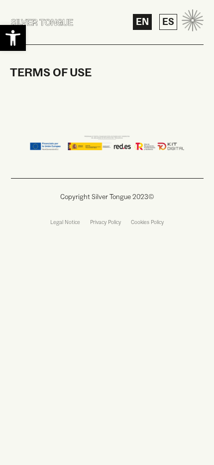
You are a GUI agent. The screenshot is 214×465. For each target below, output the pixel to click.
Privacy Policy (105, 223)
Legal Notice (65, 223)
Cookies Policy (147, 223)
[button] (13, 38)
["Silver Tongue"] (42, 21)
